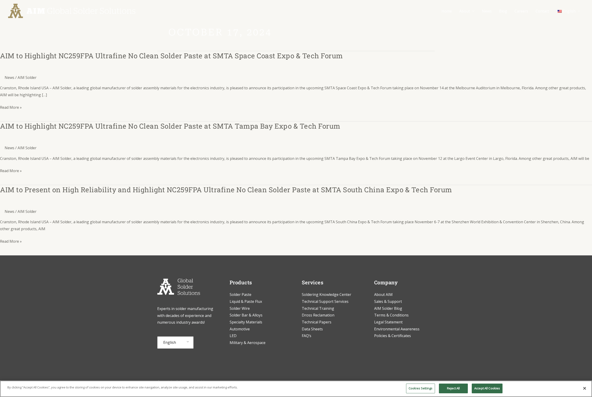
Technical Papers (316, 322)
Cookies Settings (420, 388)
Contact (542, 11)
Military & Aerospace (247, 342)
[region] (296, 389)
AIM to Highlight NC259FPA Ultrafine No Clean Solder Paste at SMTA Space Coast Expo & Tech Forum (171, 55)
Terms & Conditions (391, 315)
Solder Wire (240, 308)
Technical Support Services (325, 301)
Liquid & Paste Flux (246, 301)
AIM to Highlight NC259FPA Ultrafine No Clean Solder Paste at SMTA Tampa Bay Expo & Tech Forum (170, 125)
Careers (521, 11)
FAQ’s (306, 335)
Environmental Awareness (396, 329)
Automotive (240, 329)
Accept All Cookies (487, 388)
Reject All (453, 388)
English (169, 342)
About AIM (383, 294)
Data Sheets (312, 329)
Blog (503, 11)
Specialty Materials (246, 322)
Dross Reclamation (318, 315)
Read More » (11, 107)
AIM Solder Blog (388, 308)
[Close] (585, 388)
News (487, 11)
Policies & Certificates (392, 335)
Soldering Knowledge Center (326, 294)
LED (233, 335)
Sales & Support (388, 301)
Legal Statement (388, 322)
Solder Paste (240, 294)
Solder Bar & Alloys (246, 315)
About (464, 11)
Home (446, 11)
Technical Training (318, 308)
